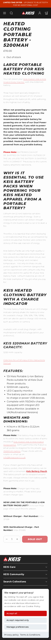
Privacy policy (11, 635)
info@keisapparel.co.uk (14, 457)
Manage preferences (18, 627)
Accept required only (18, 620)
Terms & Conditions (30, 635)
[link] (39, 13)
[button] (4, 13)
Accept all (12, 613)
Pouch (43, 471)
